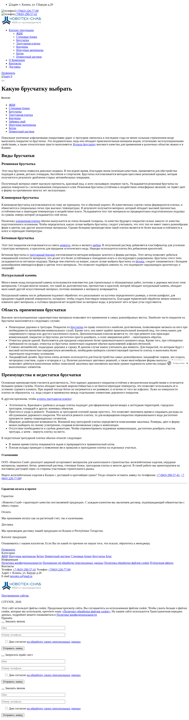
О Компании (17, 60)
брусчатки (77, 327)
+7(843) (27, 10)
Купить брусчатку (84, 144)
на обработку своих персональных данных (54, 641)
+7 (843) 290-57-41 (168, 475)
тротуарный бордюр (42, 254)
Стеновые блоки (26, 36)
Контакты (15, 63)
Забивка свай (17, 121)
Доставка (14, 66)
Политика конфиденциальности (21, 562)
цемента (65, 245)
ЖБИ (19, 33)
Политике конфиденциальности (76, 614)
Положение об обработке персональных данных (73, 562)
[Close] (2, 622)
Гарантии (7, 496)
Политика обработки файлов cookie (126, 562)
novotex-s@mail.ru (21, 576)
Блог (109, 556)
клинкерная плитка (28, 221)
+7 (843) (24, 569)
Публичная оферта (161, 562)
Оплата (6, 512)
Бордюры (22, 46)
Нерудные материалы (29, 50)
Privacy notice (178, 363)
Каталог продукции (21, 30)
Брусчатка (22, 40)
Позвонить (8, 73)
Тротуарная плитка (28, 43)
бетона (140, 261)
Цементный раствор (29, 56)
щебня (97, 245)
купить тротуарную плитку (54, 398)
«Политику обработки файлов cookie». (86, 611)
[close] (187, 363)
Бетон (20, 53)
